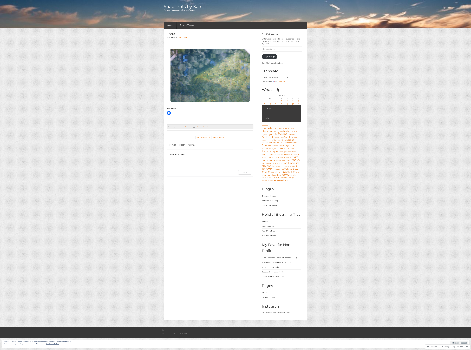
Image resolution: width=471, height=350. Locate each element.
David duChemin (269, 196)
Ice (276, 148)
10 (293, 104)
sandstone (277, 163)
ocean (270, 160)
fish (289, 143)
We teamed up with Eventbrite (175, 334)
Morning (265, 157)
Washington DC (276, 175)
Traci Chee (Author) (269, 205)
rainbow (282, 160)
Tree (296, 172)
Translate (281, 82)
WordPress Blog (268, 231)
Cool (186, 127)
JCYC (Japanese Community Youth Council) (279, 258)
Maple (289, 152)
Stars (276, 166)
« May (268, 109)
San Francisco (291, 163)
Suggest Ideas (268, 226)
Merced (273, 154)
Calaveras (280, 134)
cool (264, 140)
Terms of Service (187, 25)
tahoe (267, 169)
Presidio (277, 160)
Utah (264, 175)
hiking (294, 145)
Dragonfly (265, 143)
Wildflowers (266, 178)
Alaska (264, 128)
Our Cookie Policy (52, 344)
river (288, 160)
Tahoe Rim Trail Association (273, 276)
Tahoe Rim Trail (278, 170)
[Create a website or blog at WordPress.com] (163, 330)
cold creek (294, 137)
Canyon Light (204, 137)
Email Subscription (270, 34)
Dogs (291, 140)
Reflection (217, 137)
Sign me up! (269, 57)
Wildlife (276, 177)
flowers (266, 145)
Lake (282, 148)
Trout (171, 34)
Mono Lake (288, 154)
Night (295, 157)
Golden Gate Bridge (280, 146)
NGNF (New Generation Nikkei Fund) (276, 262)
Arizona (271, 128)
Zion (288, 181)
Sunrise (286, 166)
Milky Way (280, 154)
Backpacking (270, 131)
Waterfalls (290, 175)
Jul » (267, 118)
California (291, 135)
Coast (287, 137)
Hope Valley (268, 148)
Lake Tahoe (290, 149)
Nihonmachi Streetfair (271, 267)
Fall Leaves (284, 143)
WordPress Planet (269, 236)
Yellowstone (267, 181)
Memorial (265, 154)
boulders (294, 131)
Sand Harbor (267, 163)
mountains (277, 157)
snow (270, 165)
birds (286, 131)
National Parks (286, 157)
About (170, 25)
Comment (245, 172)
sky (264, 165)
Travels (199, 127)
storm (281, 166)
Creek (284, 140)
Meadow (294, 152)
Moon (297, 154)
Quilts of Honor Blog (270, 201)
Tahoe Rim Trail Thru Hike (280, 171)
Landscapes (283, 152)
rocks (296, 160)
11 (298, 104)
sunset (293, 166)
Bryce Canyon (267, 135)
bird (281, 131)
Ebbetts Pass (274, 143)
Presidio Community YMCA (273, 272)
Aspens (292, 128)
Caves (277, 137)
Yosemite (206, 127)
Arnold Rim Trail (283, 128)
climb (281, 137)
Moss (271, 157)
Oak (263, 160)
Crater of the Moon (274, 140)
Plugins (265, 221)
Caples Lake (268, 137)
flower (294, 143)
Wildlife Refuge (287, 178)
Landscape (270, 151)
